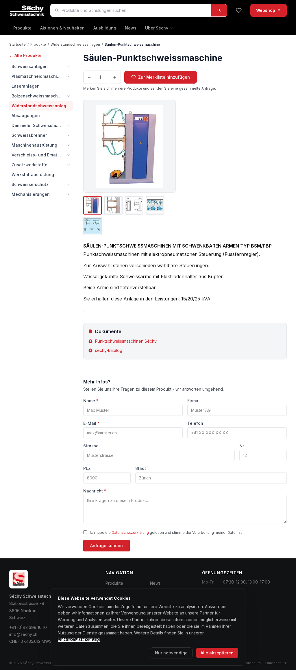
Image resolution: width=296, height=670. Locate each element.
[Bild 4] (155, 205)
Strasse (91, 445)
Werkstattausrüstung (33, 174)
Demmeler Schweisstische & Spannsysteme (38, 125)
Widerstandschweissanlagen (75, 44)
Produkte (22, 27)
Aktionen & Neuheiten (62, 27)
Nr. (242, 445)
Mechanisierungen (31, 194)
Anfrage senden (106, 545)
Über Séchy (156, 27)
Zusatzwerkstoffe (29, 164)
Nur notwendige (171, 652)
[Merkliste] (239, 10)
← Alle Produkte (25, 55)
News (130, 27)
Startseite (17, 44)
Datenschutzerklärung (130, 532)
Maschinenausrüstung (34, 145)
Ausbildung (104, 27)
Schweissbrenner (29, 135)
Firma (192, 400)
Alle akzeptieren (217, 652)
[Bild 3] (134, 205)
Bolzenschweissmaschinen (38, 95)
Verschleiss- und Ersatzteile (38, 154)
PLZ (87, 468)
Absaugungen (26, 115)
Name (91, 400)
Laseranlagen (26, 86)
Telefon (195, 423)
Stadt (140, 468)
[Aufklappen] (68, 66)
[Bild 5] (92, 226)
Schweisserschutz (30, 184)
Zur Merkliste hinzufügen (164, 77)
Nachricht (94, 490)
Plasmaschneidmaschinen (38, 76)
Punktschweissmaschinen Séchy (126, 341)
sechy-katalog (108, 350)
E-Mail (91, 423)
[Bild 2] (113, 205)
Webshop (265, 10)
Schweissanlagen (30, 66)
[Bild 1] (92, 205)
